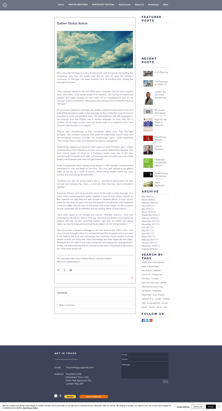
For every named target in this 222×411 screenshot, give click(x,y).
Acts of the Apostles (156, 262)
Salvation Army (148, 299)
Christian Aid (157, 274)
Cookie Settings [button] (183, 406)
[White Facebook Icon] (60, 396)
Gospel (164, 282)
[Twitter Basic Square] (147, 320)
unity (165, 307)
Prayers (161, 295)
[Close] (218, 406)
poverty (165, 303)
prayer (144, 307)
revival (159, 307)
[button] (70, 396)
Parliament (156, 291)
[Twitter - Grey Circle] (55, 396)
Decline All (198, 406)
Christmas (146, 278)
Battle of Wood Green (150, 266)
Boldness (157, 270)
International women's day (152, 287)
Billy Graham (147, 270)
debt (144, 303)
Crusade (155, 278)
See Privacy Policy (30, 408)
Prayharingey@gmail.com (80, 367)
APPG (144, 262)
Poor (155, 295)
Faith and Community (150, 282)
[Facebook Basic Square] (143, 320)
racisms (152, 307)
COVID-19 (146, 274)
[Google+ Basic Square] (150, 320)
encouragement (153, 303)
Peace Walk (146, 295)
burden (158, 299)
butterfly (166, 299)
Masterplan (146, 291)
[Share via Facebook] (58, 270)
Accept (211, 406)
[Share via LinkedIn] (71, 270)
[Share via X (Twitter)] (64, 270)
